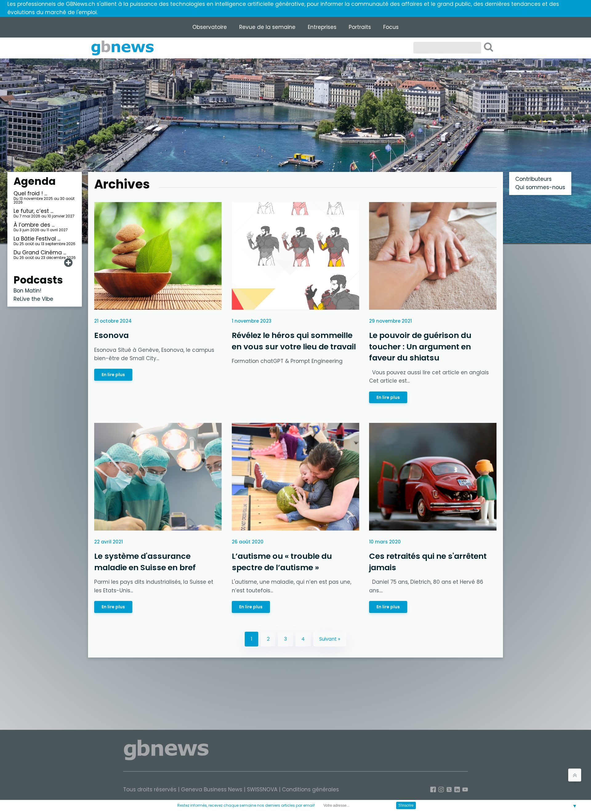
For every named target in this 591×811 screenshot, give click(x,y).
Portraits (360, 27)
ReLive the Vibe (33, 299)
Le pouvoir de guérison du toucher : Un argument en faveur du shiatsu (420, 346)
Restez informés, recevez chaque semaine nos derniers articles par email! (246, 805)
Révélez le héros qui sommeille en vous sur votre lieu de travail (294, 341)
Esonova (111, 335)
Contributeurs (533, 179)
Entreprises (322, 27)
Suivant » (329, 638)
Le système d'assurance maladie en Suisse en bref (145, 562)
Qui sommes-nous (540, 187)
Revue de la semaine (267, 27)
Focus (391, 27)
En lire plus (113, 375)
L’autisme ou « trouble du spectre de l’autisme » (282, 562)
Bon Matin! (27, 290)
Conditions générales (310, 789)
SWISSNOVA (262, 789)
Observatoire (209, 27)
